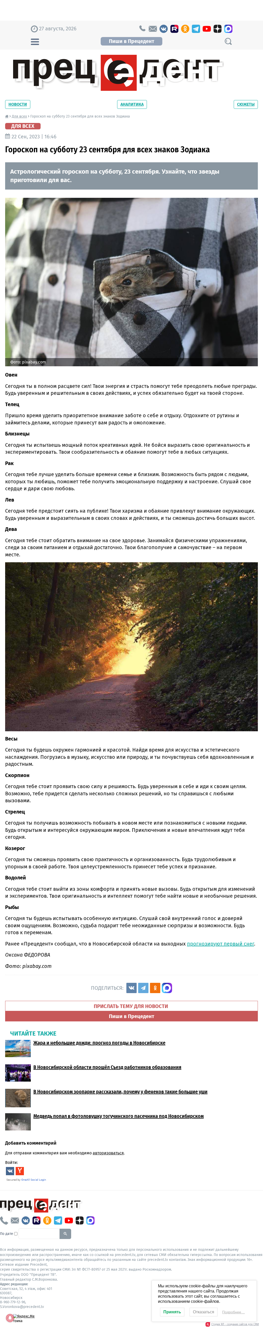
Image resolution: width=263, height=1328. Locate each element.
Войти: (11, 1162)
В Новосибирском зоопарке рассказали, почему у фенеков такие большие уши (120, 1092)
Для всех (19, 116)
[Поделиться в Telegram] (143, 988)
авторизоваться (108, 1153)
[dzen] (217, 29)
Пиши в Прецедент (131, 41)
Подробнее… (233, 1312)
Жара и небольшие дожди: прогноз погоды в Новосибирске (99, 1043)
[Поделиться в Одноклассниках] (155, 988)
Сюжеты (246, 104)
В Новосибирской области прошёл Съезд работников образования (107, 1067)
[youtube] (207, 29)
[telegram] (196, 29)
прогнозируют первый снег (220, 944)
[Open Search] (228, 41)
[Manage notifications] (10, 1318)
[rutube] (174, 29)
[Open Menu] (35, 41)
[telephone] (142, 29)
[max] (228, 29)
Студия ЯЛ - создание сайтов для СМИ (235, 1324)
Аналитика (132, 104)
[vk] (163, 29)
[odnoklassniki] (185, 29)
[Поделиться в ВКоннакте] (131, 988)
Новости (17, 104)
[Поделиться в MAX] (167, 988)
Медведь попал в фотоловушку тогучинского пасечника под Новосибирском (118, 1116)
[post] (153, 29)
